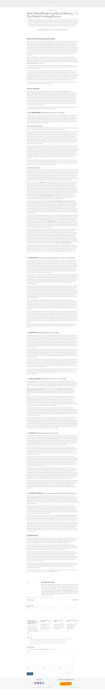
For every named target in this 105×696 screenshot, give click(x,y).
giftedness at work (42, 597)
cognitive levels (43, 182)
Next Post (75, 599)
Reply (71, 638)
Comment (28, 651)
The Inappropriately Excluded (45, 195)
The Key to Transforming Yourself (63, 242)
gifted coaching (35, 597)
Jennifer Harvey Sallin (43, 29)
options (51, 221)
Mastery (65, 91)
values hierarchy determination (56, 201)
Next (77, 621)
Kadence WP (38, 687)
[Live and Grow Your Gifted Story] (72, 613)
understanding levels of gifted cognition (36, 389)
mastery (51, 597)
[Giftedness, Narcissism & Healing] (59, 613)
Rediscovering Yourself (63, 29)
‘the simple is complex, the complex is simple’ (66, 515)
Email (44, 667)
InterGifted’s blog (67, 590)
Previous (28, 621)
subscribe (65, 683)
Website (60, 667)
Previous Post (31, 599)
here (53, 594)
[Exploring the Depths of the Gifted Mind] (46, 613)
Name (28, 667)
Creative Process (31, 597)
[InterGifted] (52, 3)
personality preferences (70, 201)
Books (28, 597)
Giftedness (38, 597)
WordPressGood (49, 687)
